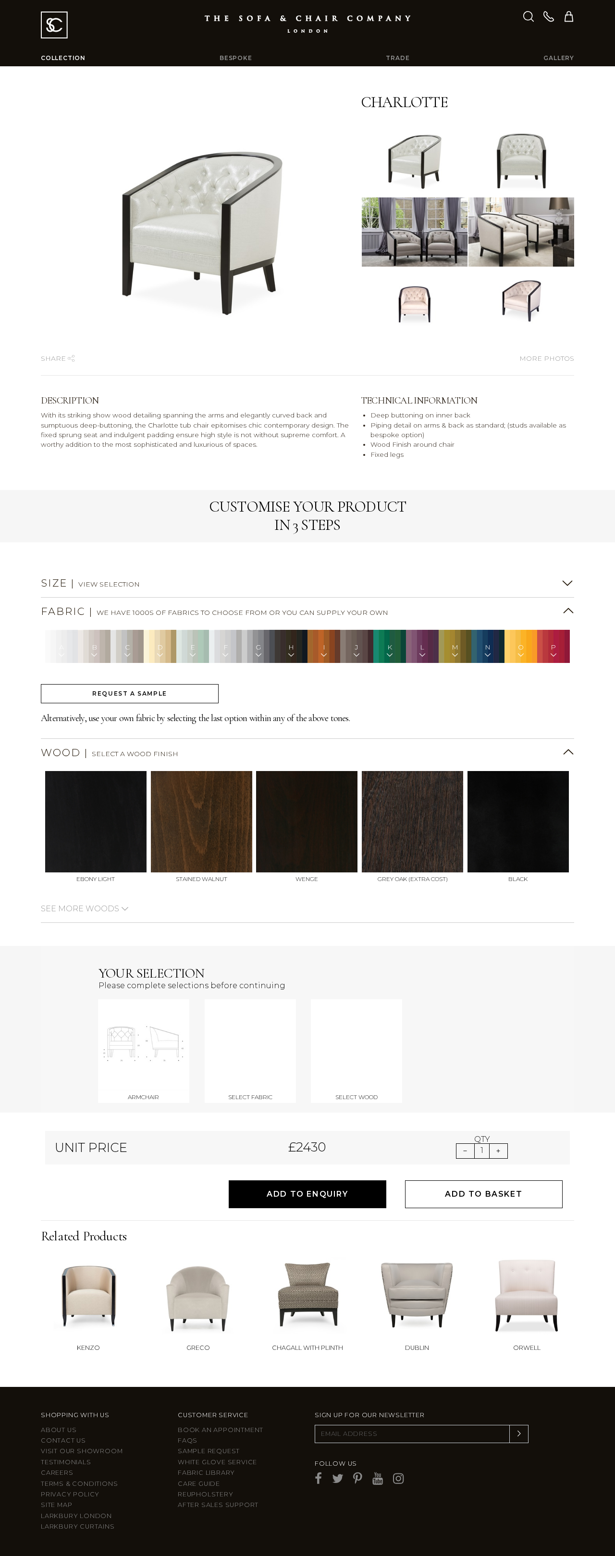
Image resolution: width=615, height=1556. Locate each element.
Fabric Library (206, 1472)
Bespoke (236, 57)
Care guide (199, 1483)
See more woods (81, 908)
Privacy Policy (70, 1494)
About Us (58, 1429)
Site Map (56, 1504)
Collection (63, 57)
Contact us (63, 1440)
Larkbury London (76, 1515)
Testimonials (66, 1462)
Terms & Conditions (79, 1483)
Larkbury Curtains (78, 1526)
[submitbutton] (519, 1434)
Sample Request (209, 1451)
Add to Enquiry (307, 1194)
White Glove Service (217, 1462)
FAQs (187, 1440)
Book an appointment (220, 1429)
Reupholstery (206, 1494)
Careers (57, 1472)
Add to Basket (483, 1194)
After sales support (218, 1504)
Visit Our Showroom (82, 1451)
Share (54, 358)
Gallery (558, 57)
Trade (397, 57)
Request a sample (129, 693)
